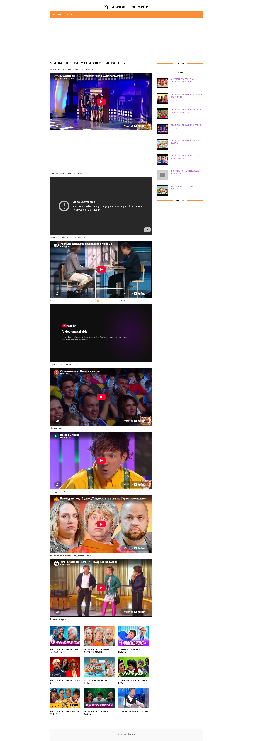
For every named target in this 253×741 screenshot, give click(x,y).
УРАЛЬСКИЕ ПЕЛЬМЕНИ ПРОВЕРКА (186, 125)
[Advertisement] (126, 37)
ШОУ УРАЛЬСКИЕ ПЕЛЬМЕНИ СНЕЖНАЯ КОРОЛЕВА (183, 187)
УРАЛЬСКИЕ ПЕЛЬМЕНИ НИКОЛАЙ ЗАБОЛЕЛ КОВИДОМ (186, 110)
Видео (69, 14)
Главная (57, 14)
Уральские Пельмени (126, 6)
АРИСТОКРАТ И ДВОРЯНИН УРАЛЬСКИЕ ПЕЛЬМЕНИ (182, 80)
